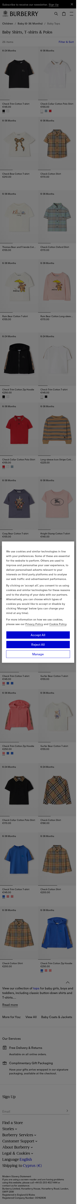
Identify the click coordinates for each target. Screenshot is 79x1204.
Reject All (38, 644)
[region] (38, 602)
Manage (38, 654)
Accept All (38, 635)
